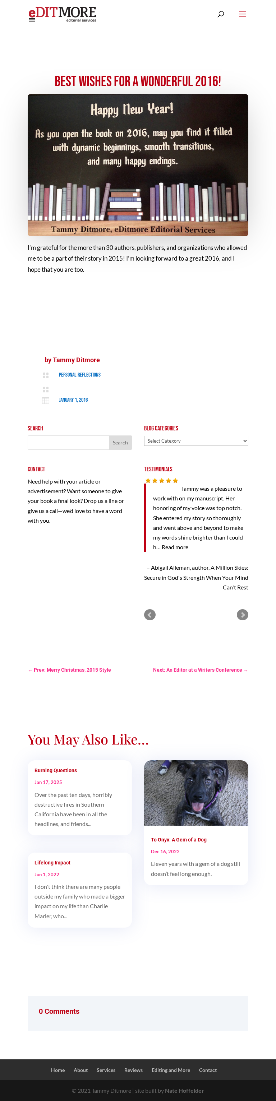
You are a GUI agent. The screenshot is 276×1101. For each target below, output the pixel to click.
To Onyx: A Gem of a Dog (179, 840)
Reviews (133, 1070)
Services (106, 1070)
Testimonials (158, 469)
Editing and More (171, 1070)
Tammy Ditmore (76, 360)
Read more (175, 546)
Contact (208, 1070)
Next (242, 615)
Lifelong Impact (52, 863)
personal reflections (80, 375)
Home (58, 1070)
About (81, 1070)
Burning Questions (55, 770)
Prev (150, 615)
